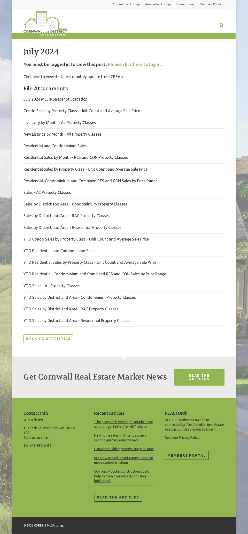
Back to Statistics (48, 339)
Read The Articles (199, 377)
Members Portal (187, 455)
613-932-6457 (41, 445)
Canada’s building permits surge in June (124, 449)
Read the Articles (118, 497)
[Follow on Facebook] (221, 524)
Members (211, 4)
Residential (158, 4)
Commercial (126, 4)
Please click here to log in (134, 64)
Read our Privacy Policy (182, 437)
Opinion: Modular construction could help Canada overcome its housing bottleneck (121, 476)
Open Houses (185, 4)
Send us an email (36, 437)
